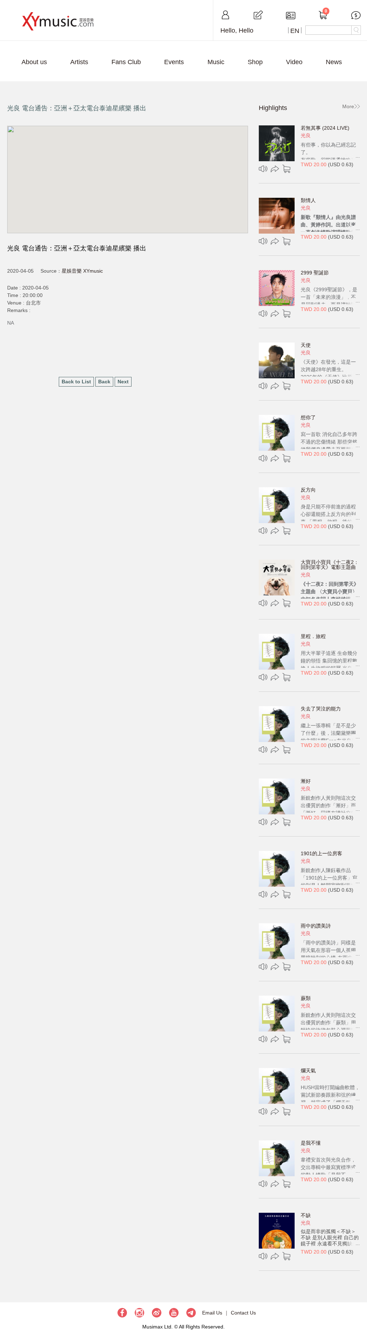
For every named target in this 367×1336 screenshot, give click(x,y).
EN (294, 30)
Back (104, 381)
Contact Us (243, 1313)
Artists (79, 62)
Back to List (76, 381)
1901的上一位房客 (321, 853)
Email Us (212, 1313)
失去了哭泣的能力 (321, 709)
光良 (306, 135)
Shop (255, 62)
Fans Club (126, 62)
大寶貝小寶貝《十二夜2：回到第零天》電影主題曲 (330, 564)
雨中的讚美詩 (316, 926)
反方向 (308, 490)
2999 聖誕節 (315, 273)
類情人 (308, 200)
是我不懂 (311, 1143)
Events (174, 62)
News (334, 62)
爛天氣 (308, 1070)
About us (34, 62)
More (348, 106)
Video (294, 62)
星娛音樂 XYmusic (82, 271)
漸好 (306, 781)
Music (216, 62)
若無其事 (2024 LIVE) (325, 128)
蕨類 (306, 998)
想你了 (308, 417)
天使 (306, 345)
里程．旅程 (313, 636)
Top (358, 1309)
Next (123, 381)
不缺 (306, 1215)
